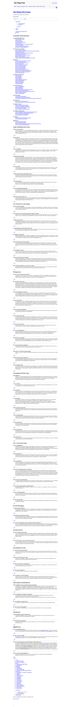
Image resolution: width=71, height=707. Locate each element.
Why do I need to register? (20, 39)
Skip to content (15, 16)
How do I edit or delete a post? (20, 61)
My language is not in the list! (20, 53)
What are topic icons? (19, 83)
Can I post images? (18, 78)
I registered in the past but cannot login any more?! (24, 44)
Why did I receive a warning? (20, 68)
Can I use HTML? (18, 76)
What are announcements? (20, 80)
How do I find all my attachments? (21, 118)
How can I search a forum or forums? (21, 105)
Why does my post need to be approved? (22, 71)
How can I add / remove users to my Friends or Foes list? (25, 102)
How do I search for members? (20, 108)
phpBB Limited (45, 630)
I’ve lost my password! (19, 45)
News (41, 6)
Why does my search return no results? (22, 106)
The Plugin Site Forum (22, 12)
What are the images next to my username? (22, 54)
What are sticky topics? (19, 81)
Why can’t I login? (18, 43)
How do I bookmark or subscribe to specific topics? (24, 112)
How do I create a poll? (19, 63)
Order (26, 6)
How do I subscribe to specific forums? (22, 113)
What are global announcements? (21, 79)
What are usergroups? (19, 88)
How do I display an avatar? (20, 55)
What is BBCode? (18, 75)
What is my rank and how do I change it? (22, 56)
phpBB (36, 237)
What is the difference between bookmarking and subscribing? (26, 111)
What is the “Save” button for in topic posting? (23, 70)
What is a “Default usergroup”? (20, 92)
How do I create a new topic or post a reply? (23, 60)
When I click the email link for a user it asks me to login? (25, 57)
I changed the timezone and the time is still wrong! (24, 52)
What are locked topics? (19, 82)
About (44, 6)
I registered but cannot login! (20, 42)
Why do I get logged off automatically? (22, 46)
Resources (30, 6)
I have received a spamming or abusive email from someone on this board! (28, 98)
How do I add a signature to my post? (21, 62)
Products (18, 6)
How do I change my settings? (20, 49)
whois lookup (45, 643)
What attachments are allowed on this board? (23, 117)
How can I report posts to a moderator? (22, 69)
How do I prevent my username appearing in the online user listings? (27, 50)
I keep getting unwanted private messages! (22, 97)
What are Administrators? (19, 86)
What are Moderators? (19, 87)
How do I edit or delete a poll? (20, 65)
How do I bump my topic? (20, 72)
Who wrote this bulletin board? (20, 121)
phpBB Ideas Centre (20, 637)
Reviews (34, 6)
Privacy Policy (54, 2)
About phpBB (49, 631)
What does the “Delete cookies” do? (21, 47)
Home (15, 6)
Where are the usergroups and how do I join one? (24, 89)
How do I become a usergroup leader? (22, 90)
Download (23, 6)
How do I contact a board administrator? (22, 124)
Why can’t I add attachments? (20, 67)
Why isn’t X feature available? (20, 122)
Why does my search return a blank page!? (22, 107)
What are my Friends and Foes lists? (21, 101)
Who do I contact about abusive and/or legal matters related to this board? (28, 123)
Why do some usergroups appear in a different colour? (24, 91)
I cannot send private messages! (20, 96)
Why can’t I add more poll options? (21, 64)
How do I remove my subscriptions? (21, 114)
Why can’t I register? (19, 41)
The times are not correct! (19, 51)
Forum (38, 6)
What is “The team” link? (19, 93)
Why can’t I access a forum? (20, 66)
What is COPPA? (18, 40)
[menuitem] (21, 23)
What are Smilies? (18, 77)
